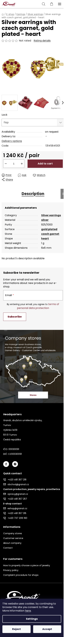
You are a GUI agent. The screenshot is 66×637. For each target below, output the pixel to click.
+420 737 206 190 (17, 518)
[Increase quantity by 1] (21, 164)
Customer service (13, 538)
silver (45, 220)
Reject (16, 629)
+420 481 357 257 (17, 498)
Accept (47, 629)
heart (45, 238)
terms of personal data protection (38, 306)
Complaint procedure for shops (20, 575)
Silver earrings (51, 215)
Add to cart (45, 163)
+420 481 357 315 (17, 513)
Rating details (42, 40)
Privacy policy (10, 570)
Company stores (12, 533)
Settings (32, 619)
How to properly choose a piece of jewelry (26, 565)
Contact (8, 547)
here (28, 610)
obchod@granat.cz (18, 484)
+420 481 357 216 (17, 479)
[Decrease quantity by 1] (5, 164)
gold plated (49, 229)
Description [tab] (33, 193)
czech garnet (50, 234)
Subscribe (15, 316)
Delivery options (12, 141)
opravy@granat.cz (18, 494)
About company (12, 543)
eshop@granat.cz (17, 508)
